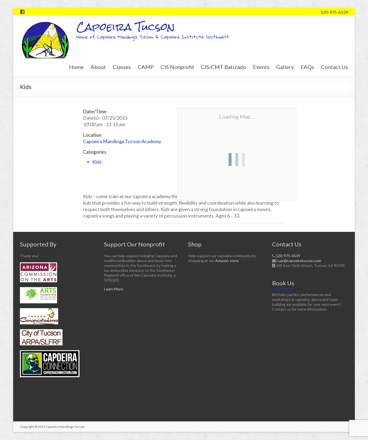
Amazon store (227, 260)
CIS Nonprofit (177, 67)
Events (261, 67)
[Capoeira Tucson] (45, 22)
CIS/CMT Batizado (223, 67)
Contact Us (334, 67)
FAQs (307, 67)
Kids (97, 162)
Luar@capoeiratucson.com (299, 260)
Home (76, 67)
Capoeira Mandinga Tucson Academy (122, 141)
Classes (122, 67)
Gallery (285, 67)
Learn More (113, 289)
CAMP (146, 67)
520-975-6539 (334, 12)
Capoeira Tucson (126, 26)
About (98, 67)
